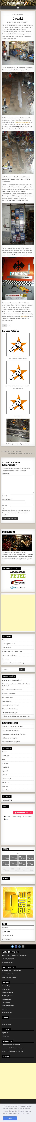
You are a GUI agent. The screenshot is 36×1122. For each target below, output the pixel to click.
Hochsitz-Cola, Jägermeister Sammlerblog (14, 955)
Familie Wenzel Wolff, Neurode (11, 1044)
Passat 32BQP (6, 778)
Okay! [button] (10, 1118)
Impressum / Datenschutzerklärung (13, 663)
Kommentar (6, 474)
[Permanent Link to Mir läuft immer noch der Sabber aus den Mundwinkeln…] (18, 372)
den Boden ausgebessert (22, 122)
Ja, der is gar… (18, 416)
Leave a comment (23, 22)
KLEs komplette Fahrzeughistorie (12, 651)
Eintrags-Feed (6, 931)
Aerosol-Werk (6, 989)
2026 (18, 853)
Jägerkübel (5, 767)
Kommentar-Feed (7, 935)
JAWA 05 (4, 775)
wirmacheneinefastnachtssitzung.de (13, 1048)
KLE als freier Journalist (9, 977)
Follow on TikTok (24, 812)
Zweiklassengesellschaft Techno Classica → (21, 453)
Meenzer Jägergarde (8, 959)
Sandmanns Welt (7, 1012)
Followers (27, 816)
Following (16, 816)
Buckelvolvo (6, 756)
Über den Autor (7, 647)
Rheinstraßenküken (8, 962)
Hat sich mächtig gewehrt (9, 713)
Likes (6, 819)
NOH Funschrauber (8, 1006)
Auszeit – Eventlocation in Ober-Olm (13, 1051)
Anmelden (5, 927)
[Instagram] (19, 946)
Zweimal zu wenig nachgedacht (11, 680)
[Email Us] (23, 946)
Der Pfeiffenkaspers (8, 992)
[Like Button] (4, 325)
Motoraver (5, 1021)
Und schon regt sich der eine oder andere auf (16, 716)
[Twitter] (12, 946)
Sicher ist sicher (7, 701)
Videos (7, 816)
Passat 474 (5, 782)
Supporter (5, 659)
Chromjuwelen (6, 1024)
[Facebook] (16, 946)
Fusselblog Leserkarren (9, 655)
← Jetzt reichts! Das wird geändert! (11, 451)
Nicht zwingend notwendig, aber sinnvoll (18, 444)
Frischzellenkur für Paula (9, 709)
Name (4, 496)
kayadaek (5, 1033)
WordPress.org (6, 939)
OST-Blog (4, 1009)
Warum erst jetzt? (7, 697)
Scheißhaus (5, 790)
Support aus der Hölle (9, 693)
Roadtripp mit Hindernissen (10, 705)
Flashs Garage (6, 999)
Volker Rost (5, 1036)
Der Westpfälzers (7, 996)
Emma (4, 759)
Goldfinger (5, 763)
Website (4, 505)
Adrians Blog (6, 986)
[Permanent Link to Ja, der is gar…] (18, 402)
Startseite (5, 640)
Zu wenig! (18, 18)
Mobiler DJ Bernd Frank (9, 974)
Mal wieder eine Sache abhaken (12, 690)
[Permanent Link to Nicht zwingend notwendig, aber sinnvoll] (18, 430)
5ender (4, 752)
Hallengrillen (24, 316)
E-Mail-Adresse (7, 499)
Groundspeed (6, 1002)
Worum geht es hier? (8, 644)
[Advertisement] (18, 613)
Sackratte (5, 786)
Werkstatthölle (18, 14)
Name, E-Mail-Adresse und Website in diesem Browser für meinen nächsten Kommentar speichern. (16, 513)
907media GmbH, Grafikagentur (11, 971)
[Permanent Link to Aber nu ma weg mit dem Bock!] (18, 344)
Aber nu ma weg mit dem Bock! (18, 358)
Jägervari (5, 771)
